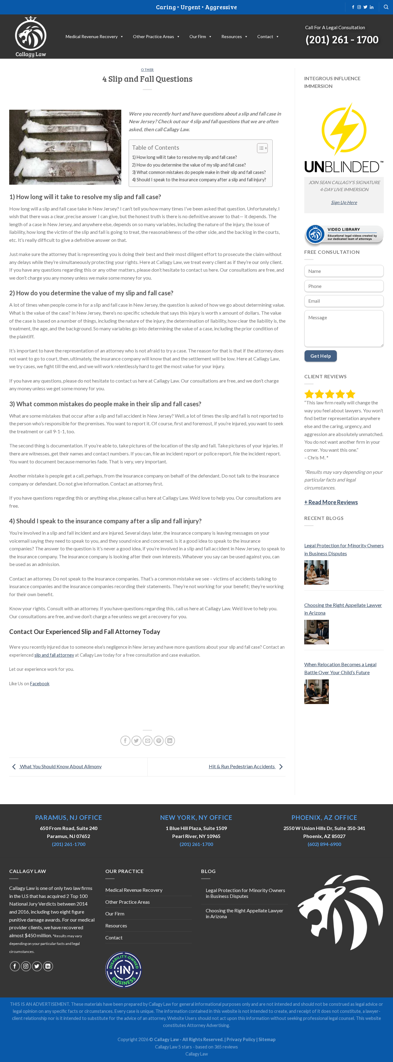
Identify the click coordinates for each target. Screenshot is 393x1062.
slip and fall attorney (54, 655)
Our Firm (197, 36)
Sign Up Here (344, 202)
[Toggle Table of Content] (259, 148)
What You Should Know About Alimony (60, 766)
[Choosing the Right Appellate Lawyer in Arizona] (316, 632)
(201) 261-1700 (68, 844)
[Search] (386, 7)
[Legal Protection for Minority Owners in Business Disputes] (316, 572)
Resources (231, 36)
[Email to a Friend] (147, 741)
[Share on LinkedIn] (170, 741)
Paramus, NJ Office (68, 817)
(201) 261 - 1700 (342, 38)
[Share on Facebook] (125, 741)
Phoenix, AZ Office (324, 817)
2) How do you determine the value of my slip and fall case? (189, 164)
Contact (265, 36)
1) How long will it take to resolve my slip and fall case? (184, 157)
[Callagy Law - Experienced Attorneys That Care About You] (33, 36)
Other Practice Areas (153, 36)
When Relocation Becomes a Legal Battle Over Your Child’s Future (340, 668)
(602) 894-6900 (324, 844)
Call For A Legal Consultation (335, 27)
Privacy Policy (241, 1039)
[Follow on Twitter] (37, 966)
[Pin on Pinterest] (159, 741)
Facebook (39, 683)
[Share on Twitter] (136, 741)
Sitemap (267, 1039)
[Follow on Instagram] (26, 966)
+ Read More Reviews (331, 502)
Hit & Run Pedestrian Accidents (242, 766)
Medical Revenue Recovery (92, 36)
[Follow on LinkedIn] (48, 966)
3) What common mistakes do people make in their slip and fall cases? (199, 172)
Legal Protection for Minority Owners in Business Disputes (344, 549)
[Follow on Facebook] (15, 966)
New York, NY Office (196, 817)
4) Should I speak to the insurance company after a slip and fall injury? (199, 179)
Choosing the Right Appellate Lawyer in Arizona (343, 609)
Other (147, 70)
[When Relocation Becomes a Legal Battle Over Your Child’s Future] (316, 691)
